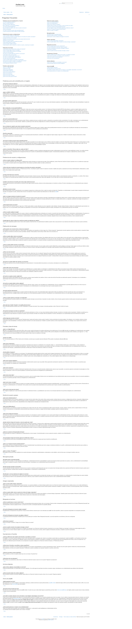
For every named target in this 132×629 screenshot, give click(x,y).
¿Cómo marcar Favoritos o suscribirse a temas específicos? (58, 55)
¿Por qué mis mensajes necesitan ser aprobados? (12, 61)
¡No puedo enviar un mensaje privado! (54, 34)
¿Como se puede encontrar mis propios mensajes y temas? (58, 50)
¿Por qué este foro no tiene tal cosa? (54, 68)
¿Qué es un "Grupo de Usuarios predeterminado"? (56, 29)
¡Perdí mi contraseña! (7, 29)
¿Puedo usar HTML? (7, 68)
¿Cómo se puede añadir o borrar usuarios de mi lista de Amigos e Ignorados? (61, 41)
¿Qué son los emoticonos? (8, 69)
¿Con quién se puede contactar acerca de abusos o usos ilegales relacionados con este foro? (64, 69)
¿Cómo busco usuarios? (51, 49)
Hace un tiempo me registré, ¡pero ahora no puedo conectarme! (15, 27)
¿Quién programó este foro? (52, 67)
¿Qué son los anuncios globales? (9, 71)
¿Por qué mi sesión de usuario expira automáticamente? (13, 30)
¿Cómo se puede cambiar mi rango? (9, 43)
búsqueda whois (16, 598)
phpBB (56, 191)
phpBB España (51, 619)
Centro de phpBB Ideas (62, 589)
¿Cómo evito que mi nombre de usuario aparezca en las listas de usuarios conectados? (19, 36)
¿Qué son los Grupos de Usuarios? (53, 24)
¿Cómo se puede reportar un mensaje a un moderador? (13, 59)
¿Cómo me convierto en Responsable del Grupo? (56, 26)
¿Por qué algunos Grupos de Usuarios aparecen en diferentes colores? (60, 27)
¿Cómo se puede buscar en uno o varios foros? (56, 45)
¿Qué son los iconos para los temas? (10, 76)
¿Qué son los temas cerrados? (9, 75)
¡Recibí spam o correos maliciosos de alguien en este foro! (58, 36)
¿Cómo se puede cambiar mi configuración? (11, 35)
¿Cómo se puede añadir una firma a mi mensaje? (12, 51)
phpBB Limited (52, 582)
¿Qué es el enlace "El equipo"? (52, 30)
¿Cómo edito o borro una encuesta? (9, 54)
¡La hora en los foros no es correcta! (9, 37)
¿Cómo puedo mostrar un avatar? (9, 42)
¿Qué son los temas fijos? (8, 74)
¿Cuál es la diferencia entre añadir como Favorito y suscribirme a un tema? (61, 54)
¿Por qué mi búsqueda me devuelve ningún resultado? (57, 47)
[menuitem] (11, 12)
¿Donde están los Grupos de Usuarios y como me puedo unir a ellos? (60, 25)
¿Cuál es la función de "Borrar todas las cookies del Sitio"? (14, 31)
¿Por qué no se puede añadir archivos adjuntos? (12, 57)
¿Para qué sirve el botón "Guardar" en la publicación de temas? (14, 60)
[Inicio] (9, 5)
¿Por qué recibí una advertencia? (9, 58)
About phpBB (14, 584)
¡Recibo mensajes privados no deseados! (54, 35)
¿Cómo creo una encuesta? (8, 52)
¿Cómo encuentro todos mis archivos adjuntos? (56, 63)
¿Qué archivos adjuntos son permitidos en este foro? (57, 62)
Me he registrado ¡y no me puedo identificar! (11, 25)
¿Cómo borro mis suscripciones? (53, 58)
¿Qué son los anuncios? (7, 72)
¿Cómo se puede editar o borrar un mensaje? (11, 50)
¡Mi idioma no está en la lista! (8, 40)
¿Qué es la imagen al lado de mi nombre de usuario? (12, 41)
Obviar (4, 8)
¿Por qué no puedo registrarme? (9, 24)
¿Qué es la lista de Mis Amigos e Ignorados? (55, 40)
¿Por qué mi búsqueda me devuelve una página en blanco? (58, 48)
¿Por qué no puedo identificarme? (9, 26)
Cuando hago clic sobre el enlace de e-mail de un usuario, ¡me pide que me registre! (18, 44)
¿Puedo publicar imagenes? (8, 70)
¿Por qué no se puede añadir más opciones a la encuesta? (14, 53)
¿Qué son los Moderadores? (52, 23)
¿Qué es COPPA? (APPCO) (8, 23)
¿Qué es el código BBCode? (8, 67)
